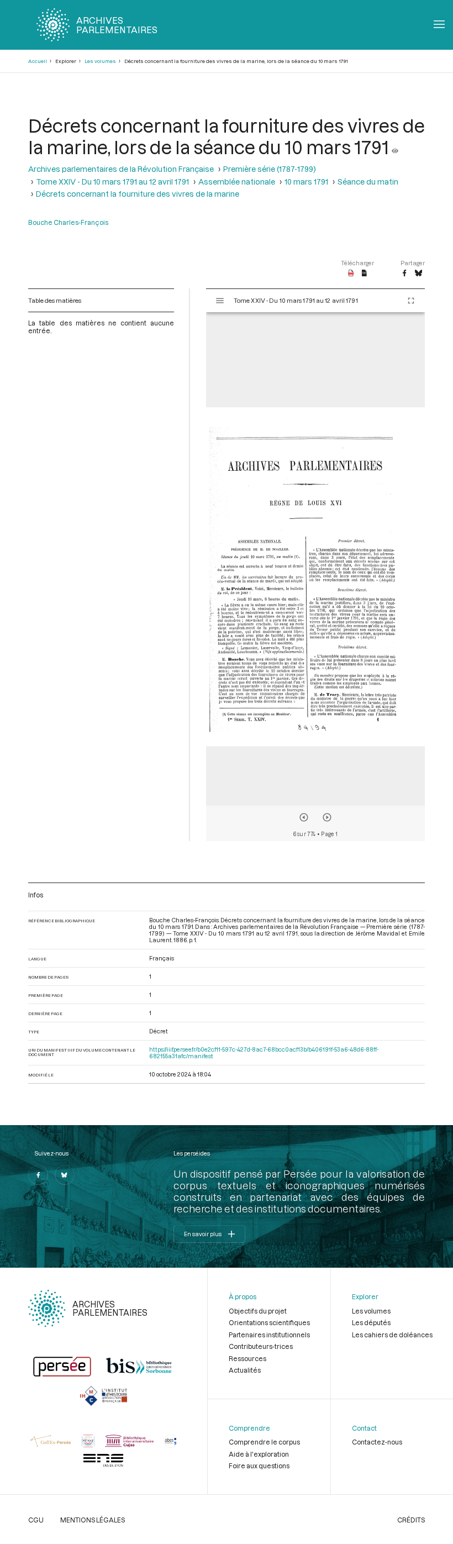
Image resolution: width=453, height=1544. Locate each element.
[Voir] (395, 146)
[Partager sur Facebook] (404, 273)
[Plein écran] (411, 300)
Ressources (247, 1358)
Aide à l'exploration (259, 1454)
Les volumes (100, 61)
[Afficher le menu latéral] (219, 300)
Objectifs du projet (258, 1311)
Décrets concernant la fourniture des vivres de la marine (137, 193)
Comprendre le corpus (264, 1442)
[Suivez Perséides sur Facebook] (38, 1175)
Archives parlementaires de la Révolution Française (121, 169)
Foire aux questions (259, 1465)
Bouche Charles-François (68, 222)
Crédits (411, 1520)
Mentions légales (92, 1520)
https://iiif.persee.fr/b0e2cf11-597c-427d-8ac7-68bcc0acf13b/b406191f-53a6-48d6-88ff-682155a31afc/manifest (263, 1052)
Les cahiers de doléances (392, 1334)
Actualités (245, 1370)
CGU (36, 1520)
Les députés (371, 1322)
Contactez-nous (377, 1442)
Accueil (37, 61)
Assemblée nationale (236, 181)
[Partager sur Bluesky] (418, 273)
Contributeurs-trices (261, 1346)
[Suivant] (327, 817)
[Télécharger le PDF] (351, 273)
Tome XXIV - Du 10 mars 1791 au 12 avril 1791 (112, 181)
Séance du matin (368, 181)
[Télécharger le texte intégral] (364, 273)
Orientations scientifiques (269, 1322)
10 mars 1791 (306, 181)
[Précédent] (303, 817)
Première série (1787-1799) (269, 169)
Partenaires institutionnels (269, 1334)
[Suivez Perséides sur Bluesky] (65, 1175)
